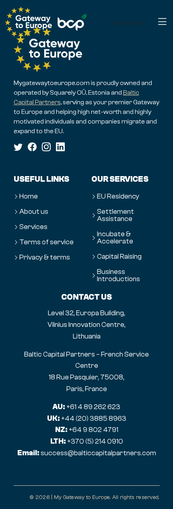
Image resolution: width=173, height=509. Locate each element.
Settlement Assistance (115, 215)
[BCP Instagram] (46, 146)
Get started (127, 22)
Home (28, 196)
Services (33, 227)
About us (33, 211)
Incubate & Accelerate (115, 238)
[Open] (162, 22)
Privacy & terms (44, 257)
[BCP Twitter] (18, 146)
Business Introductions (118, 275)
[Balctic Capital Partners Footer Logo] (87, 49)
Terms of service (46, 242)
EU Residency (118, 196)
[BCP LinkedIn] (60, 146)
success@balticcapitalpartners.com (98, 453)
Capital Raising (119, 256)
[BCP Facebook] (32, 146)
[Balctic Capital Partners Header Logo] (28, 22)
